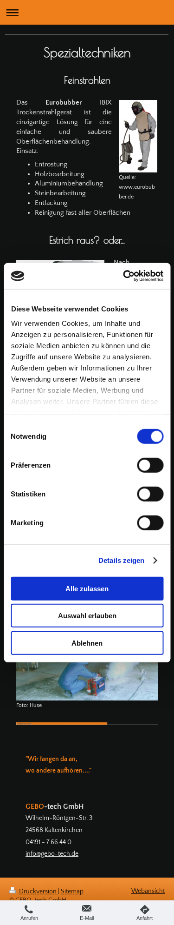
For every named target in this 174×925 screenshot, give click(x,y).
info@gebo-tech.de (52, 854)
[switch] (150, 464)
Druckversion (38, 891)
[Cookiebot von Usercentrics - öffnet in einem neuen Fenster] (123, 276)
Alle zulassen (87, 588)
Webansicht (148, 891)
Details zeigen (121, 560)
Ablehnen (87, 643)
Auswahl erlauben (87, 616)
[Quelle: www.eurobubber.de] (138, 136)
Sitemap (72, 891)
